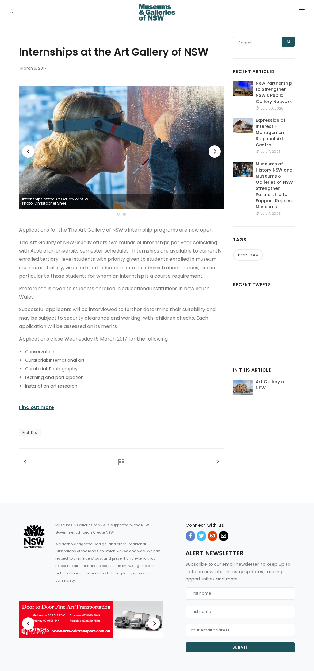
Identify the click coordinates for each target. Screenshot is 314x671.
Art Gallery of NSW (271, 385)
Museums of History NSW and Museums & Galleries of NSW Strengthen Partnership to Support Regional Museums (275, 185)
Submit (240, 647)
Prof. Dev (30, 432)
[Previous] (28, 151)
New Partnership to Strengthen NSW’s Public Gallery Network (274, 92)
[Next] (215, 151)
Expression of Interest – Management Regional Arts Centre (271, 132)
